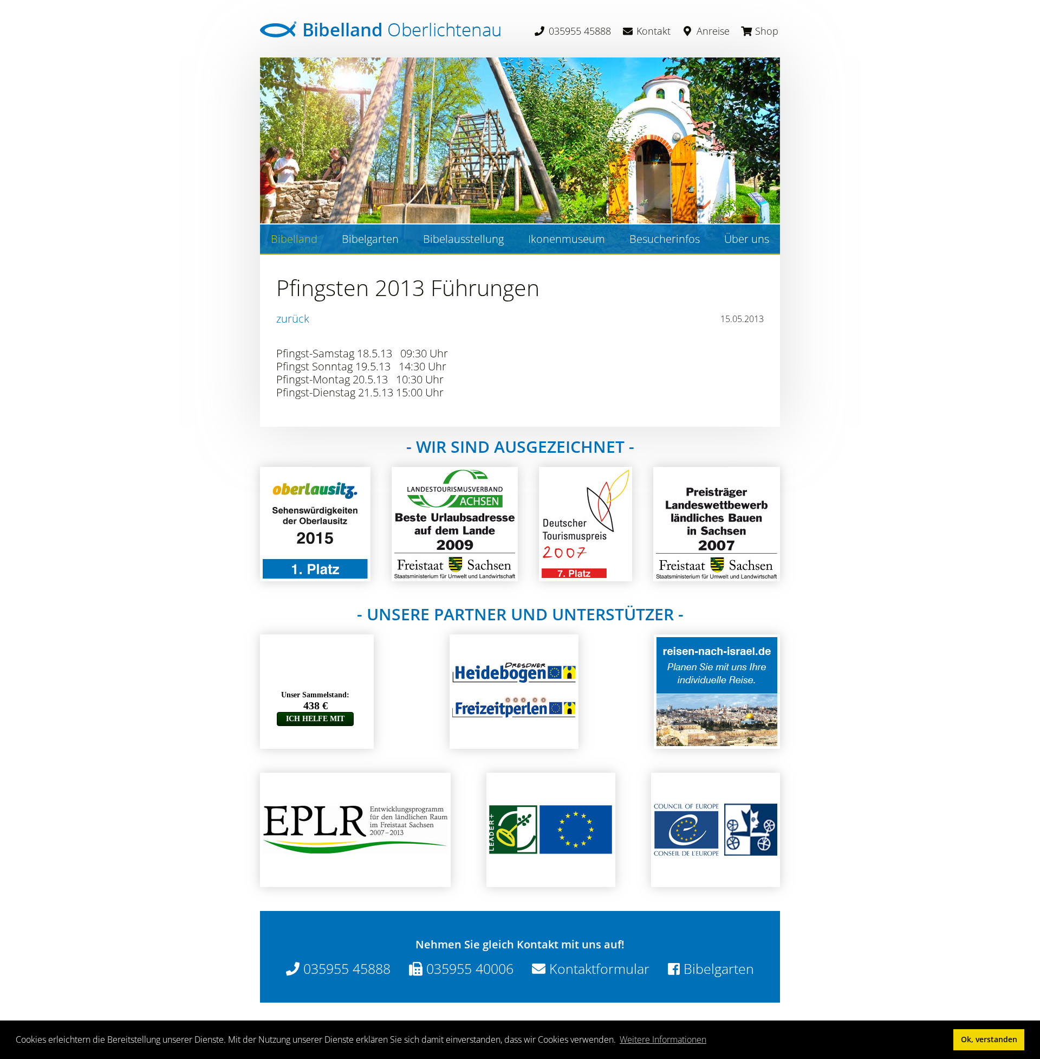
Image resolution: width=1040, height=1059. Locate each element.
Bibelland (294, 239)
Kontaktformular (597, 968)
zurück (292, 318)
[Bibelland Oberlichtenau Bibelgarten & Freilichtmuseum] (380, 29)
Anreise (712, 30)
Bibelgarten (370, 239)
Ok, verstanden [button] (989, 1039)
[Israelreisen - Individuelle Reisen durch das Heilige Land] (716, 742)
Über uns (746, 239)
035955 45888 (578, 30)
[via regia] (715, 880)
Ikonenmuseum (566, 239)
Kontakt (652, 30)
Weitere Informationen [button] (663, 1039)
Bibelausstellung (463, 239)
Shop (765, 30)
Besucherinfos (664, 239)
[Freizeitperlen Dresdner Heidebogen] (514, 742)
